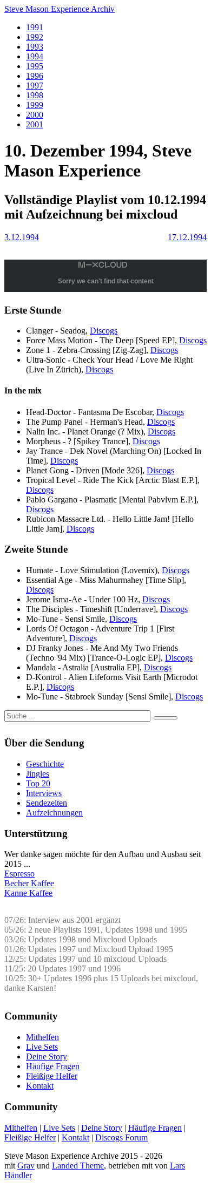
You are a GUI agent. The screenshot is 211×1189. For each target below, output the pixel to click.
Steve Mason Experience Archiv (59, 8)
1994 (34, 56)
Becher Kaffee (29, 883)
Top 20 (38, 783)
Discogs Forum (121, 1137)
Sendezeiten (46, 802)
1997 (34, 85)
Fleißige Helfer (51, 1076)
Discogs (103, 330)
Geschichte (45, 764)
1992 (34, 37)
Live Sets (42, 1046)
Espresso (19, 873)
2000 (34, 114)
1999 (34, 105)
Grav (26, 1165)
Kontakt (40, 1085)
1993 (34, 46)
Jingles (37, 773)
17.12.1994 (187, 237)
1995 (34, 66)
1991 (34, 27)
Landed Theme (78, 1165)
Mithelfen (42, 1037)
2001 (34, 124)
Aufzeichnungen (54, 812)
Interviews (44, 793)
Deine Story (46, 1056)
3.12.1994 (21, 237)
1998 (34, 95)
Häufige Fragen (53, 1066)
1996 (34, 75)
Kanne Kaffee (28, 893)
